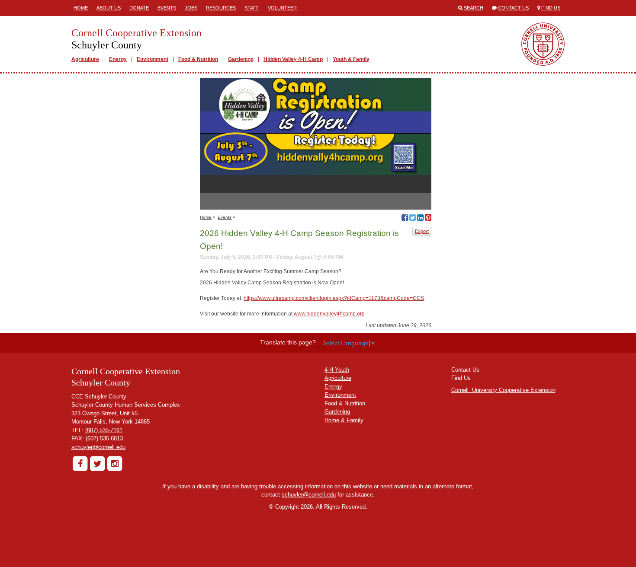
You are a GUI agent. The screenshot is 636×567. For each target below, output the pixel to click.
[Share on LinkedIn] (420, 219)
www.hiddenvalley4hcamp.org (329, 314)
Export (422, 231)
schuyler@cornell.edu (98, 447)
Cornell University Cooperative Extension (503, 390)
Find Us (550, 7)
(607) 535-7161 (103, 430)
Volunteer (282, 7)
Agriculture (85, 59)
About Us (108, 7)
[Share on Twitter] (412, 219)
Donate (139, 7)
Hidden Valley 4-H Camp (293, 59)
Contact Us (513, 7)
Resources (221, 7)
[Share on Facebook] (405, 219)
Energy (118, 59)
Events (166, 7)
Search (473, 7)
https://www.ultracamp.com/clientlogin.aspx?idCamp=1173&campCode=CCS (334, 298)
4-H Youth (336, 369)
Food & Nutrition (198, 59)
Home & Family (343, 420)
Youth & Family (351, 59)
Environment (152, 59)
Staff (251, 7)
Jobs (191, 7)
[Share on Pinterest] (428, 219)
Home (81, 7)
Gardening (241, 59)
